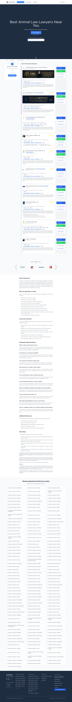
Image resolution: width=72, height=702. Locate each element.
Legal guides (28, 2)
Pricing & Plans (57, 679)
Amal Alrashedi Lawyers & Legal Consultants (36, 67)
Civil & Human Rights (20, 60)
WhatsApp (60, 96)
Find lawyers (12, 60)
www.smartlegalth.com (41, 206)
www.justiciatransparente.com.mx (44, 243)
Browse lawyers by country (46, 676)
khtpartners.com (41, 105)
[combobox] (37, 40)
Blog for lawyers (57, 681)
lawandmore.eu (41, 226)
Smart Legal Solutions (31, 202)
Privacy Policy (52, 698)
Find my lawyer (36, 32)
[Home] (6, 60)
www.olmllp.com (41, 190)
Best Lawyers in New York (33, 676)
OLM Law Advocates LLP (32, 186)
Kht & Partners (29, 92)
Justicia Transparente (31, 239)
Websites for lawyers (58, 683)
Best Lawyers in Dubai (33, 682)
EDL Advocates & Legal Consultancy (34, 150)
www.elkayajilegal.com (42, 122)
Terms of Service (62, 698)
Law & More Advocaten (31, 221)
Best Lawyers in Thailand (20, 682)
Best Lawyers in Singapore (21, 680)
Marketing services (58, 685)
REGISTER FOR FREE (60, 689)
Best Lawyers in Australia (20, 678)
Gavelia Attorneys (30, 168)
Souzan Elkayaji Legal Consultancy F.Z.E (35, 117)
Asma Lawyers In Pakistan (32, 135)
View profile (61, 102)
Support (57, 698)
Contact (60, 68)
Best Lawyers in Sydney (33, 680)
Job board (56, 687)
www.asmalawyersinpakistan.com (43, 139)
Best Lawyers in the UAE (20, 684)
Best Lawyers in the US (20, 676)
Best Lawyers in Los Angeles (34, 678)
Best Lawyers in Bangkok (33, 684)
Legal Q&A (35, 2)
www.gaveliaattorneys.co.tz (42, 173)
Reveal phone (61, 99)
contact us (37, 471)
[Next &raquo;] (66, 255)
